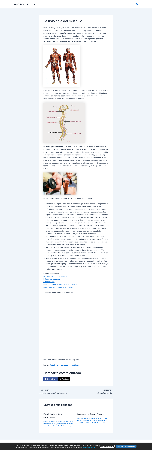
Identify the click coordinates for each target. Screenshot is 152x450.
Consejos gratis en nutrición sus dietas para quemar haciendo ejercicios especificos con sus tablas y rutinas (58, 423)
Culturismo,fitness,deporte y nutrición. (65, 365)
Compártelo (52, 379)
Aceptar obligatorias (107, 446)
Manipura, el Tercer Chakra (90, 414)
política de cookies (89, 447)
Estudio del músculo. (51, 279)
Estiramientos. (48, 282)
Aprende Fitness (24, 4)
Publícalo (65, 379)
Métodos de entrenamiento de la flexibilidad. (60, 284)
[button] (137, 4)
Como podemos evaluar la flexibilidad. (58, 287)
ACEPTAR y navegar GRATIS (126, 446)
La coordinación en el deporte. (55, 276)
